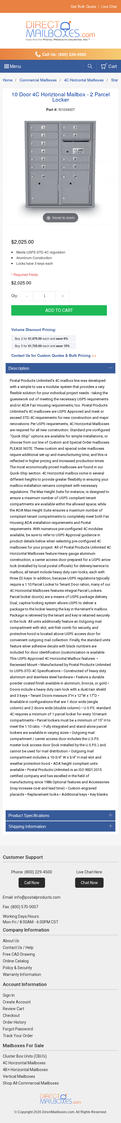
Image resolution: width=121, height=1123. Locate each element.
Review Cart (13, 1008)
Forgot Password (18, 1029)
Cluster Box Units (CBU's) (25, 1056)
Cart (112, 66)
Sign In (9, 995)
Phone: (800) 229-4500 (31, 872)
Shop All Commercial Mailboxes (31, 1083)
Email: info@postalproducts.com (31, 897)
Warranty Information (22, 974)
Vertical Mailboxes (19, 1076)
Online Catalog (16, 961)
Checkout (11, 1015)
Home (7, 80)
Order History (14, 1022)
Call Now (31, 882)
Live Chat (109, 6)
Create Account (17, 1002)
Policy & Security (17, 967)
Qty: (14, 295)
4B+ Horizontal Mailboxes (25, 1069)
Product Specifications (29, 815)
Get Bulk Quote (83, 6)
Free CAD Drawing (19, 954)
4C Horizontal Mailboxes (84, 80)
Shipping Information (27, 826)
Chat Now (89, 882)
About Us (11, 941)
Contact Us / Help (18, 947)
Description (18, 368)
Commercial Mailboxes (38, 80)
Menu (15, 66)
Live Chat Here (89, 872)
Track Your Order (18, 1035)
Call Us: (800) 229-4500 (64, 54)
